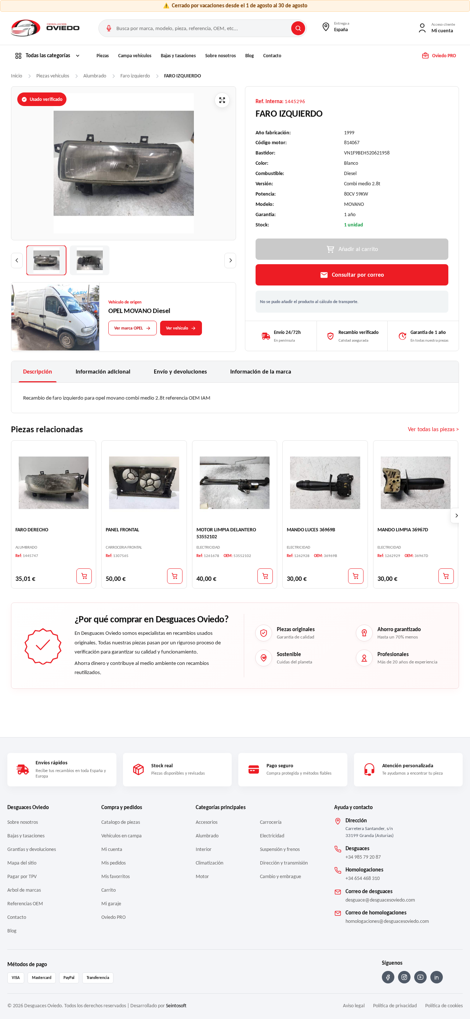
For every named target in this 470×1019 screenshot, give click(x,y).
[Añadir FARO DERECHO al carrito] (84, 576)
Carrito (108, 890)
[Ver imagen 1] (46, 260)
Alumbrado (207, 836)
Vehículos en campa (121, 836)
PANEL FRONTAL (122, 530)
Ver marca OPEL (128, 328)
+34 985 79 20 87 (363, 857)
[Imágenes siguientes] (230, 260)
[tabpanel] (235, 398)
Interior (204, 849)
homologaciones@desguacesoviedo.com (387, 921)
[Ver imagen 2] (89, 260)
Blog (249, 55)
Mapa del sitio (21, 863)
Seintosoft (176, 1005)
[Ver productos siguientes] (456, 515)
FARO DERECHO (31, 530)
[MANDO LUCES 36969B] (325, 482)
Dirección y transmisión (284, 863)
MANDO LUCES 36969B (311, 530)
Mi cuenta (111, 849)
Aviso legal (354, 1005)
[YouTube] (420, 977)
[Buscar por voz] (109, 28)
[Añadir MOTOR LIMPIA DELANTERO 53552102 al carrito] (265, 576)
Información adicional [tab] (103, 371)
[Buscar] (298, 28)
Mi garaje (111, 903)
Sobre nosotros (220, 55)
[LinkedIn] (436, 977)
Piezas (103, 55)
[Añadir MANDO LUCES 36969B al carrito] (356, 576)
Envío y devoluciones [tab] (180, 371)
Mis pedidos (113, 863)
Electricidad (272, 836)
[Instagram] (404, 977)
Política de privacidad (395, 1005)
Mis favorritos (115, 876)
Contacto (272, 55)
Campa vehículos (134, 55)
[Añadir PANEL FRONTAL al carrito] (174, 576)
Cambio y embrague (280, 876)
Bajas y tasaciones (178, 55)
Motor (202, 876)
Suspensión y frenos (280, 849)
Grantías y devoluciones (31, 849)
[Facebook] (388, 977)
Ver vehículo (177, 328)
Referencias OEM (25, 903)
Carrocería (271, 822)
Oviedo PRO (113, 917)
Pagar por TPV (22, 876)
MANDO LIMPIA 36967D (402, 530)
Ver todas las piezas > (433, 429)
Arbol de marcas (24, 890)
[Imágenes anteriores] (17, 260)
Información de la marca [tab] (260, 371)
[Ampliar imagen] (222, 100)
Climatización (209, 863)
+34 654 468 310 (363, 878)
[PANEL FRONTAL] (143, 482)
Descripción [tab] (37, 371)
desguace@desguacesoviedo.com (380, 900)
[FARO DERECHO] (53, 482)
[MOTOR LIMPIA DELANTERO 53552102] (234, 482)
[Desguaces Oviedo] (46, 28)
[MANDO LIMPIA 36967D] (415, 482)
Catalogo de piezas (120, 822)
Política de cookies (444, 1005)
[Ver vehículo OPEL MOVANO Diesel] (55, 317)
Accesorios (206, 822)
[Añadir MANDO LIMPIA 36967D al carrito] (446, 576)
